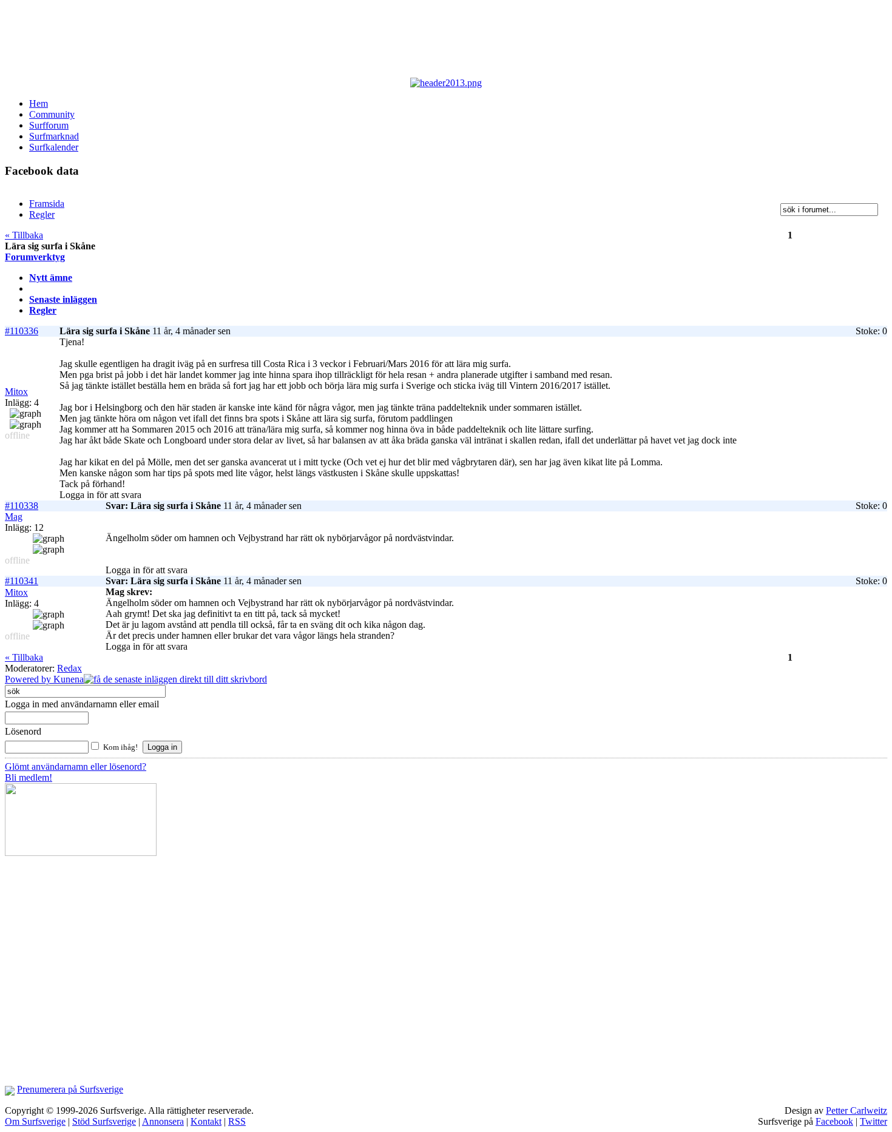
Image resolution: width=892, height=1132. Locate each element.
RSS (237, 1121)
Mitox (16, 391)
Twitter (873, 1121)
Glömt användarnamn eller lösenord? (75, 766)
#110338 (21, 505)
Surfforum (49, 125)
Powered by (29, 679)
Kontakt (206, 1121)
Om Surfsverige (35, 1121)
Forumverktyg (35, 257)
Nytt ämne (50, 277)
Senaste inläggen (63, 299)
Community (52, 114)
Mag (13, 516)
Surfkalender (53, 147)
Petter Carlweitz (856, 1110)
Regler (42, 310)
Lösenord (23, 731)
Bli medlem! (28, 777)
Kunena (68, 679)
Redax (69, 668)
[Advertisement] (302, 41)
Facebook (834, 1121)
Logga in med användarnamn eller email (82, 704)
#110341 (21, 581)
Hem (38, 103)
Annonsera (163, 1121)
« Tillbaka (24, 235)
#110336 (21, 331)
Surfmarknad (54, 136)
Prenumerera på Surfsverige (70, 1089)
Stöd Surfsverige (104, 1121)
